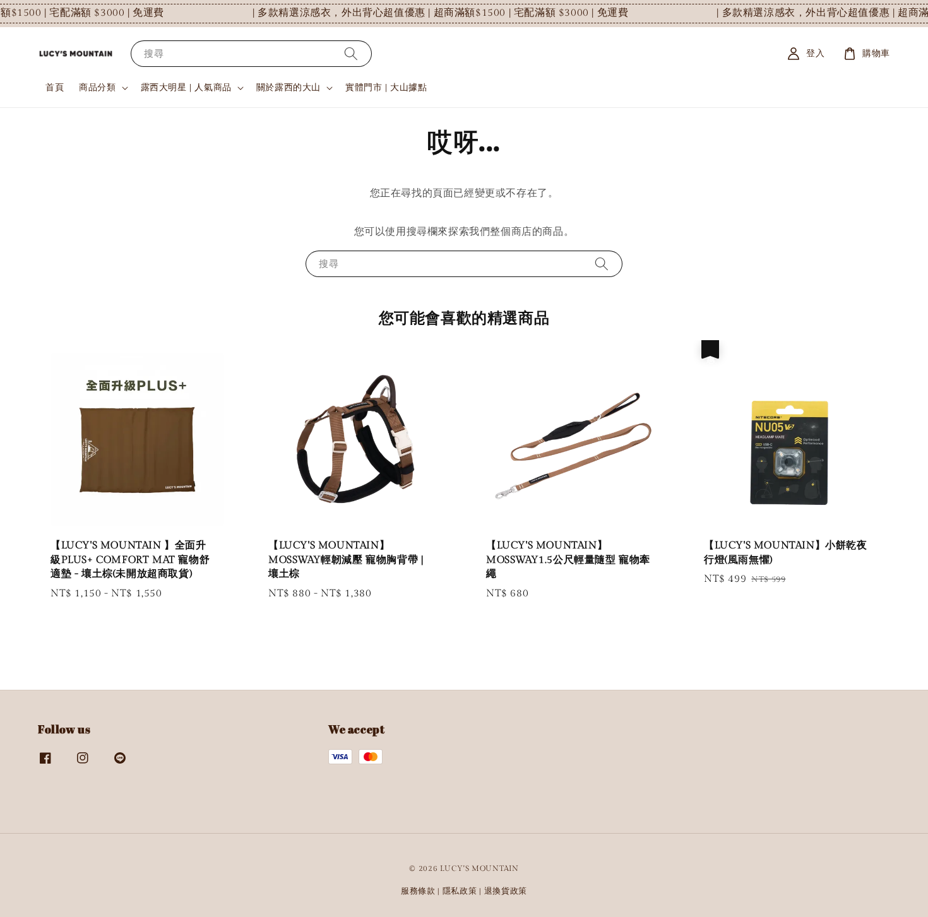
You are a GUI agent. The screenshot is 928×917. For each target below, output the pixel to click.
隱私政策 (460, 891)
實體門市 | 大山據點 (386, 88)
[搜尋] (351, 53)
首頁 (54, 88)
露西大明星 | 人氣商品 (186, 88)
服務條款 (418, 891)
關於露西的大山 (288, 88)
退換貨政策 (506, 891)
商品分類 (97, 88)
